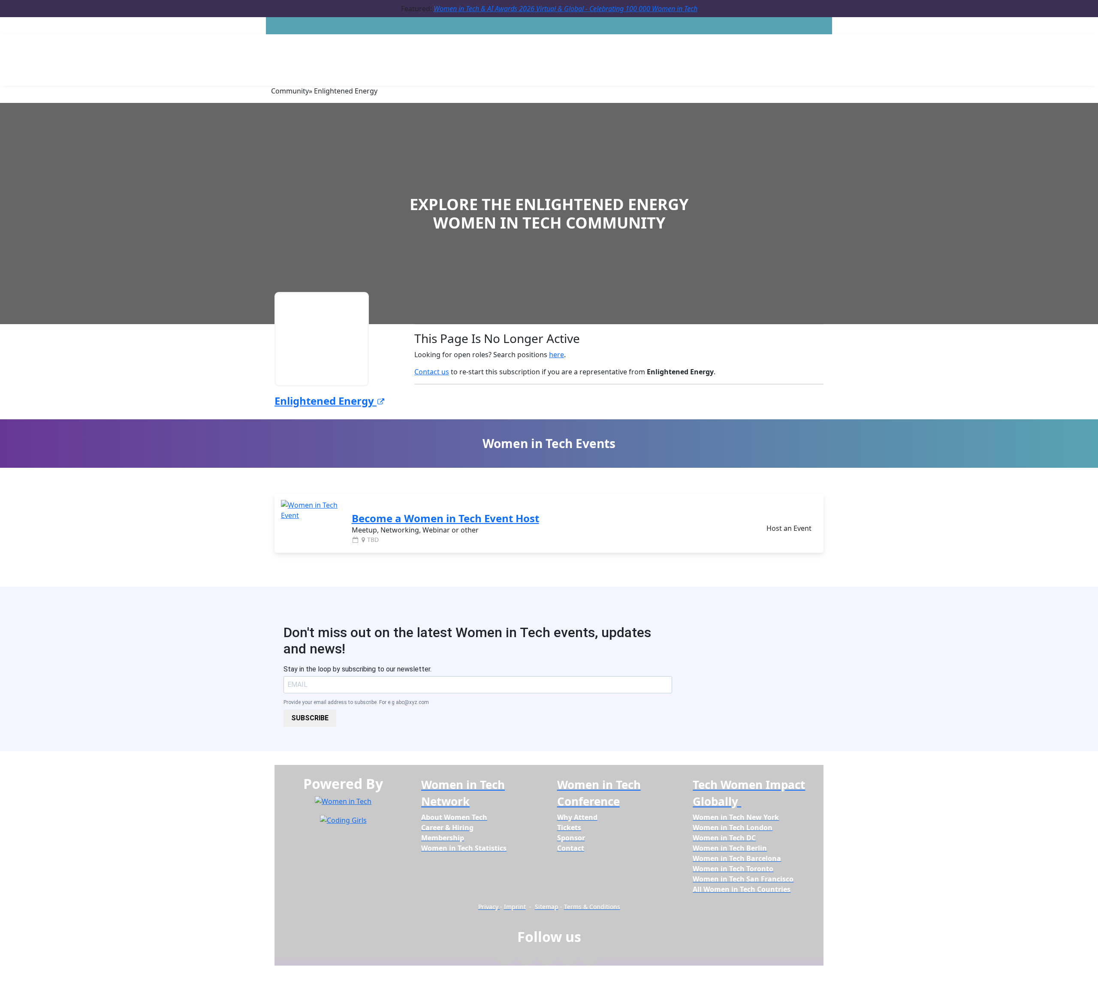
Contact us (431, 371)
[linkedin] (526, 958)
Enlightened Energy (325, 401)
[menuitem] (454, 817)
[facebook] (505, 958)
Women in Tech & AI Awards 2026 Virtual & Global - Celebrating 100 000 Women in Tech (565, 8)
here (556, 354)
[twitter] (568, 958)
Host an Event (788, 528)
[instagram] (547, 958)
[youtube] (589, 958)
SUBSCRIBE (310, 718)
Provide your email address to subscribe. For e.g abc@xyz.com (356, 702)
